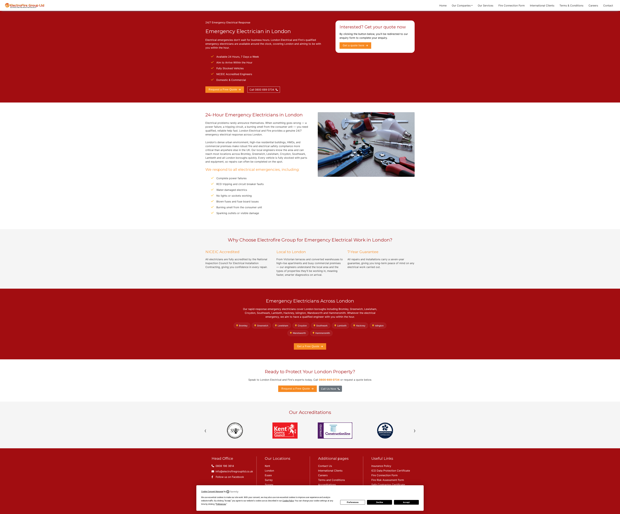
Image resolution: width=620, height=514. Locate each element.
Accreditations (327, 484)
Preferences (353, 502)
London (269, 470)
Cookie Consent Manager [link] (212, 491)
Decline (379, 502)
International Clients (542, 5)
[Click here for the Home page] (24, 5)
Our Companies (461, 5)
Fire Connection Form (511, 5)
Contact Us (325, 466)
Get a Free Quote (308, 346)
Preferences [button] (221, 504)
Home (443, 5)
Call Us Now (329, 388)
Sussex (269, 484)
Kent (267, 466)
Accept (406, 502)
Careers (593, 5)
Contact (608, 5)
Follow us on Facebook (230, 476)
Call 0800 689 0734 (262, 89)
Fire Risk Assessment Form (387, 480)
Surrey (269, 480)
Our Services (485, 5)
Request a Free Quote (223, 89)
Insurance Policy (381, 466)
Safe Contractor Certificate (388, 484)
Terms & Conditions (571, 5)
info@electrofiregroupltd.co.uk (234, 471)
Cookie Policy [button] (288, 501)
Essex (268, 475)
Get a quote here (354, 45)
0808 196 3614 (224, 466)
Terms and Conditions (331, 480)
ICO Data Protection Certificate (390, 470)
